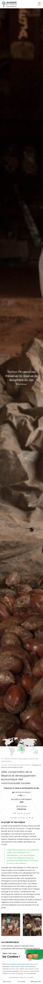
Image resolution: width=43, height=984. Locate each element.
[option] (11, 924)
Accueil (4, 765)
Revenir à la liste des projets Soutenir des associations (19, 760)
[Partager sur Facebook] (27, 817)
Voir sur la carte (23, 813)
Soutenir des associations (20, 765)
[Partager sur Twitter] (30, 817)
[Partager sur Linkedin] (32, 817)
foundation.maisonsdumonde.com (21, 964)
